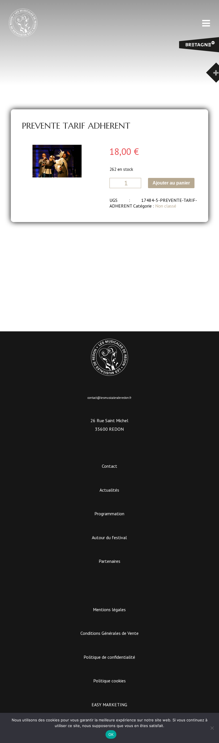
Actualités (109, 490)
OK (111, 734)
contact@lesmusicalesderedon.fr (109, 398)
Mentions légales (109, 609)
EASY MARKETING (109, 704)
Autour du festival (109, 537)
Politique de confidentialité (109, 657)
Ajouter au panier (171, 182)
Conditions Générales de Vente (109, 633)
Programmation (109, 513)
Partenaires (109, 561)
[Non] (212, 728)
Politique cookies (109, 681)
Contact (109, 466)
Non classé (165, 206)
